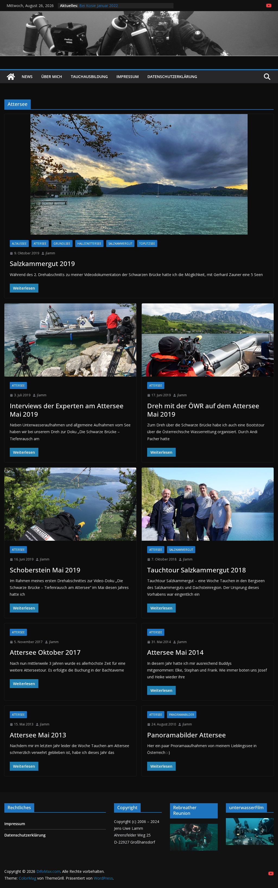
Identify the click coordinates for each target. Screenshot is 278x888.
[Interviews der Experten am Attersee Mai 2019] (70, 340)
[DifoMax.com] (139, 15)
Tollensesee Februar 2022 (102, 5)
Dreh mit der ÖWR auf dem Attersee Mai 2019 (203, 410)
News (27, 76)
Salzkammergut (120, 243)
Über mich (51, 76)
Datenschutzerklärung (172, 76)
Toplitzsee (147, 243)
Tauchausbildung (89, 76)
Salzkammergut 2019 (42, 263)
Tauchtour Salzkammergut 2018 (196, 569)
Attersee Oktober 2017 (45, 652)
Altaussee (19, 243)
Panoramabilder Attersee (186, 734)
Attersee (40, 243)
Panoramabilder (181, 715)
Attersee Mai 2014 (175, 652)
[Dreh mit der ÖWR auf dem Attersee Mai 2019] (208, 340)
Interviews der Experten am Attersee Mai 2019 (67, 410)
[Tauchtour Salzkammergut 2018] (208, 504)
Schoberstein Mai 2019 (45, 569)
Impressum (127, 76)
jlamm (50, 253)
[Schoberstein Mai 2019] (70, 504)
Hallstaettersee (89, 243)
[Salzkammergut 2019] (139, 174)
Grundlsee (61, 243)
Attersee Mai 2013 (38, 734)
